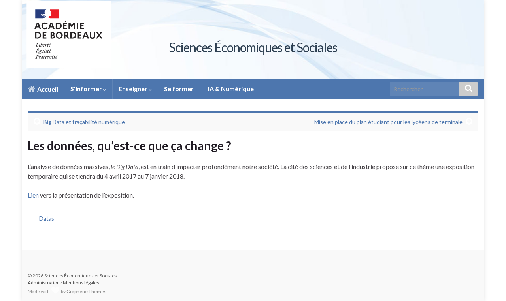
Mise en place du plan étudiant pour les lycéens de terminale (388, 122)
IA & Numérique (230, 88)
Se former (179, 88)
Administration (44, 283)
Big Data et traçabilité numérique (84, 122)
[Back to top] (488, 283)
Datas (46, 218)
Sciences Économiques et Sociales (253, 47)
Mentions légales (81, 283)
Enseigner (134, 88)
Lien (33, 195)
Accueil (47, 89)
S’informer (86, 88)
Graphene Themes (86, 291)
